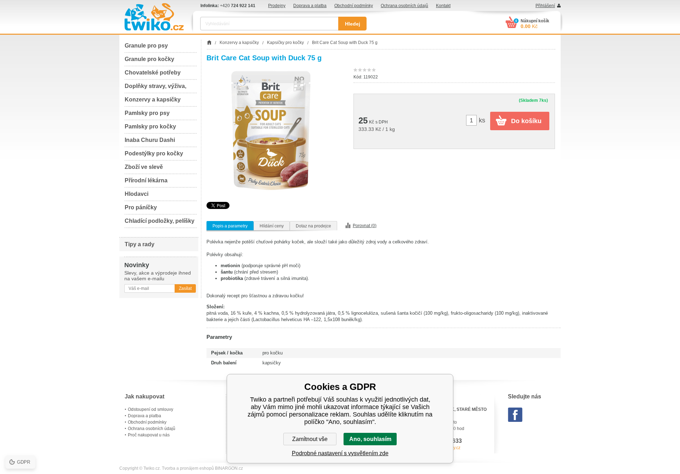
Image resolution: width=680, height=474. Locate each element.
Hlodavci (136, 194)
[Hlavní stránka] (209, 42)
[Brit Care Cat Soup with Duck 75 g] (271, 132)
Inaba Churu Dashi (150, 140)
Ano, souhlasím (370, 439)
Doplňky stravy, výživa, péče (155, 88)
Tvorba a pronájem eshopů (188, 468)
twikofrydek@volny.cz (439, 447)
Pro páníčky (141, 207)
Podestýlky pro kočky (154, 153)
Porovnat (364, 225)
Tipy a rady (139, 244)
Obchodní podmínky (353, 5)
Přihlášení (545, 5)
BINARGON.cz (229, 468)
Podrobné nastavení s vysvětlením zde (340, 453)
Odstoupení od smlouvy (150, 409)
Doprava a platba (310, 5)
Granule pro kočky (149, 59)
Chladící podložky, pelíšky (159, 221)
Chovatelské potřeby (153, 73)
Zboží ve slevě (144, 167)
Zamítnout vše (310, 439)
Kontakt (443, 5)
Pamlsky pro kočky (150, 126)
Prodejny (276, 5)
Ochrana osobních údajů (404, 5)
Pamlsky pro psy (147, 113)
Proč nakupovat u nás (149, 434)
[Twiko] (154, 17)
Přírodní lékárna (146, 180)
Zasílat (185, 288)
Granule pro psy (146, 46)
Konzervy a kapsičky (153, 100)
